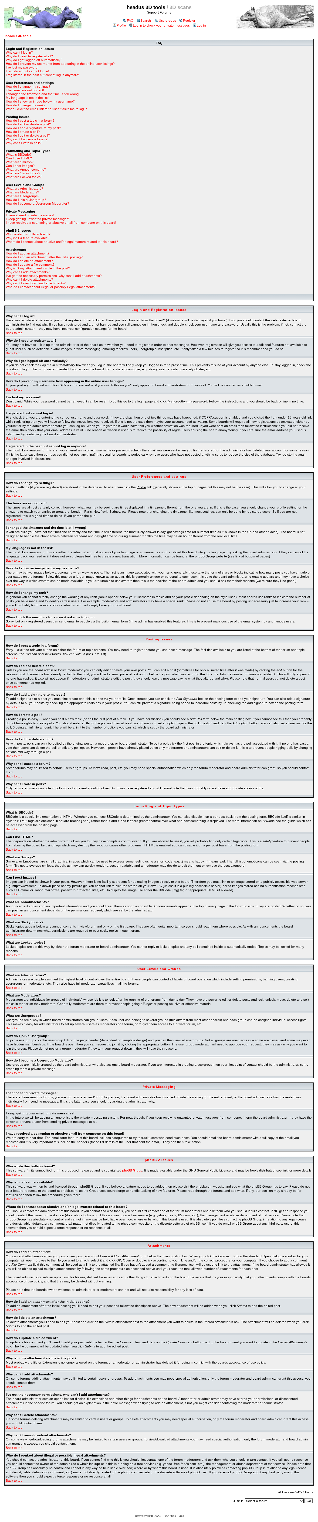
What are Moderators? (22, 192)
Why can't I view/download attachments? (36, 283)
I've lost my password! (22, 67)
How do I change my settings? (28, 86)
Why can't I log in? (19, 52)
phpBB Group (132, 1170)
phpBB (150, 1516)
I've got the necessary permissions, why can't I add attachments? (54, 276)
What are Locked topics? (24, 177)
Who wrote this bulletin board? (28, 234)
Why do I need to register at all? (29, 56)
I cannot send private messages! (30, 215)
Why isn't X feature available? (27, 238)
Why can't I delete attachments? (29, 279)
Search (145, 20)
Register (189, 20)
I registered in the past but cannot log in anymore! (42, 75)
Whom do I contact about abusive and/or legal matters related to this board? (62, 242)
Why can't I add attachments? (28, 272)
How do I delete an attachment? (29, 261)
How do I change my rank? (25, 105)
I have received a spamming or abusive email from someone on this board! (61, 222)
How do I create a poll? (23, 132)
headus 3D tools (18, 36)
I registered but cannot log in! (27, 71)
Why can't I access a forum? (26, 139)
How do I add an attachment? (27, 253)
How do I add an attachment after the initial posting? (44, 257)
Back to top (14, 333)
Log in (201, 25)
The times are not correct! (25, 90)
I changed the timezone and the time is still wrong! (43, 94)
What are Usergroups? (22, 196)
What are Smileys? (20, 162)
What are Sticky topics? (23, 173)
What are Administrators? (24, 188)
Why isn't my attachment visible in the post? (38, 268)
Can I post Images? (20, 166)
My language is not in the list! (27, 98)
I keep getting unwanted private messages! (37, 219)
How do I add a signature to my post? (33, 128)
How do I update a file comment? (30, 264)
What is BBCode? (19, 154)
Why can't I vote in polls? (24, 143)
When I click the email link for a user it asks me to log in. (47, 109)
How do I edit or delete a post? (28, 124)
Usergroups (167, 20)
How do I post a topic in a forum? (30, 120)
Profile (121, 25)
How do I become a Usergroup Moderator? (37, 203)
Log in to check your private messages (161, 25)
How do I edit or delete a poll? (28, 135)
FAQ (130, 20)
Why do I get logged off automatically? (34, 60)
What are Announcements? (26, 169)
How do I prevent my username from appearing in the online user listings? (60, 63)
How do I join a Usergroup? (26, 200)
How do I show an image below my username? (40, 101)
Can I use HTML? (19, 158)
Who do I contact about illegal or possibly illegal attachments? (51, 287)
